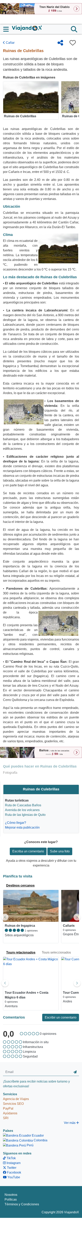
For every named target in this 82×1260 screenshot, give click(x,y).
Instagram (13, 1163)
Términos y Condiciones (22, 1204)
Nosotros (11, 1194)
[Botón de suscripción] (75, 1072)
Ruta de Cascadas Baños (23, 805)
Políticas (11, 1199)
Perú (29, 1145)
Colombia (40, 1140)
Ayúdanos (10, 1113)
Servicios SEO (13, 1103)
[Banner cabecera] (41, 8)
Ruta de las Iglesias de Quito (25, 814)
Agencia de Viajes (16, 1099)
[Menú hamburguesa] (7, 29)
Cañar (10, 42)
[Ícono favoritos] (72, 42)
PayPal (8, 1108)
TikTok (11, 1158)
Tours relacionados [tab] (20, 952)
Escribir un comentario (60, 1017)
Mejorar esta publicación (22, 827)
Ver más (70, 1122)
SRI (5, 1118)
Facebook (13, 1172)
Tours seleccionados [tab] (56, 952)
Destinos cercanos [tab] (20, 885)
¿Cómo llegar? (15, 822)
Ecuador (37, 1135)
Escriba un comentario (28, 851)
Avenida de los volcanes (22, 810)
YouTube (13, 1177)
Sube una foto (60, 851)
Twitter (11, 1167)
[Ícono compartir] (60, 42)
